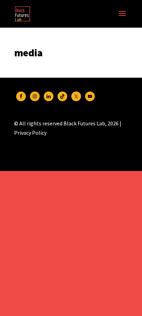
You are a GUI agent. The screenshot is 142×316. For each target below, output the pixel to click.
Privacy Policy (30, 132)
